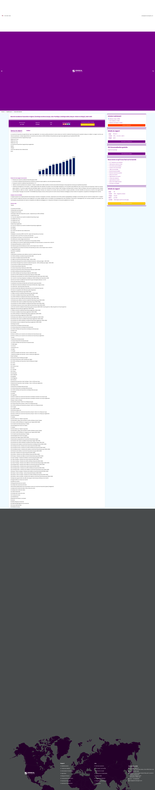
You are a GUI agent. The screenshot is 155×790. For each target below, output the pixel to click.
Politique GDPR (99, 776)
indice (28, 130)
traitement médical (66, 768)
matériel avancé (65, 766)
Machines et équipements (67, 783)
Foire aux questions (100, 766)
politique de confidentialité (101, 773)
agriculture (64, 773)
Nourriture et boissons (66, 780)
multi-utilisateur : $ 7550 (114, 120)
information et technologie (67, 771)
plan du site (98, 783)
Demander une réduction (126, 141)
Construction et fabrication (67, 778)
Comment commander (101, 768)
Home (2, 111)
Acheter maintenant (126, 125)
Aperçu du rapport (16, 130)
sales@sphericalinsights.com (147, 15)
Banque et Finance (65, 776)
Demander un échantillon (88, 124)
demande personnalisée (126, 153)
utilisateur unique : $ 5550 (114, 119)
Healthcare (9, 111)
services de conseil (100, 771)
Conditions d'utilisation (100, 778)
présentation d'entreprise (101, 780)
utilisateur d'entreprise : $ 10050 (115, 122)
